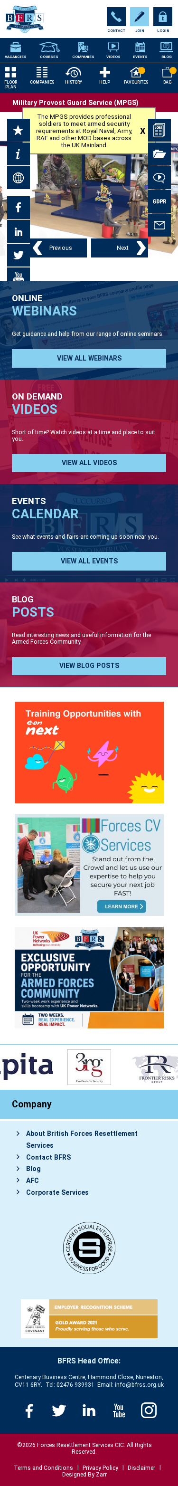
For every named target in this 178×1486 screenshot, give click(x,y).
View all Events (89, 561)
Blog (166, 57)
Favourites (136, 82)
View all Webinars (89, 358)
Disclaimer (141, 1468)
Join (139, 31)
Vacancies (16, 57)
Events (140, 57)
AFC (32, 1180)
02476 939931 (75, 1384)
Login (163, 31)
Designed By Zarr (84, 1474)
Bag (167, 82)
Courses (49, 57)
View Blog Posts (89, 665)
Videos (113, 57)
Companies (83, 57)
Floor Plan (10, 84)
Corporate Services (57, 1192)
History (73, 82)
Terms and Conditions (43, 1468)
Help (104, 82)
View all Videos (89, 463)
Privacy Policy (100, 1468)
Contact (116, 31)
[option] (92, 1067)
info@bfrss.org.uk (139, 1384)
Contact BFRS (48, 1157)
